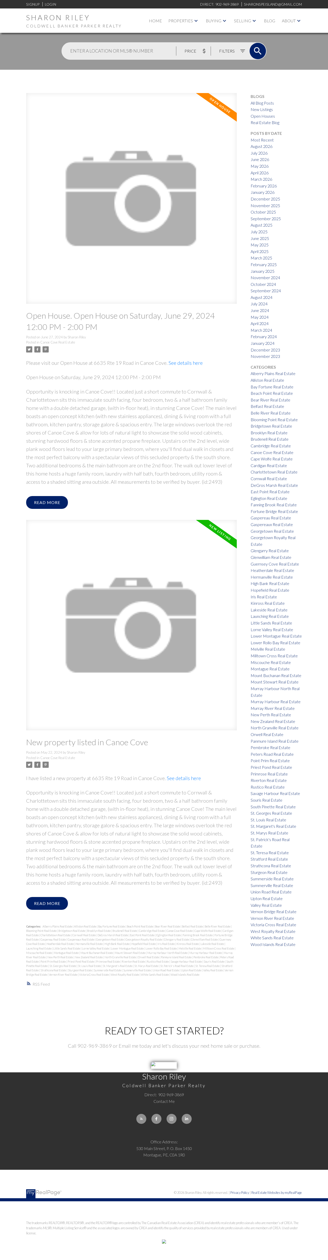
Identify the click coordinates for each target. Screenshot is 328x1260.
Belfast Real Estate (192, 926)
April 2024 (260, 323)
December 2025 (265, 198)
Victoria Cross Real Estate (94, 974)
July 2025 (259, 231)
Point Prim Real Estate (53, 961)
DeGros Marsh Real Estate (113, 935)
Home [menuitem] (155, 20)
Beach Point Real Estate (140, 926)
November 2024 (265, 277)
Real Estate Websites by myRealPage (276, 1193)
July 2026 (259, 152)
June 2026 (260, 159)
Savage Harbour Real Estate (186, 961)
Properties (180, 20)
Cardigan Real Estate (269, 465)
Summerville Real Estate (137, 970)
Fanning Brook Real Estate (198, 935)
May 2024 (260, 317)
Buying (213, 20)
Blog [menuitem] (269, 20)
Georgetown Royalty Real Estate (144, 939)
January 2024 (262, 343)
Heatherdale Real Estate (60, 943)
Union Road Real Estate (166, 970)
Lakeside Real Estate (212, 943)
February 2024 (264, 336)
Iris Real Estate (166, 943)
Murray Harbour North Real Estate (167, 952)
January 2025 (262, 271)
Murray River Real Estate (273, 708)
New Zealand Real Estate (89, 957)
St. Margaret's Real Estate (118, 965)
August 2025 (261, 225)
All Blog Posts (262, 102)
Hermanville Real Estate (89, 943)
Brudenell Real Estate (125, 930)
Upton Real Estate (191, 970)
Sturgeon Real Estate (80, 970)
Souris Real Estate (214, 961)
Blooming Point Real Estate (41, 930)
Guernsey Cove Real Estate (275, 563)
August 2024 (261, 297)
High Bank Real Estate (117, 943)
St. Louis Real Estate (89, 965)
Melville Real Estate (190, 948)
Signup (32, 4)
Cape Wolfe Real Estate (207, 930)
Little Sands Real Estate (67, 948)
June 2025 (260, 238)
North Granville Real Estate (121, 957)
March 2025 (261, 257)
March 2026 (261, 179)
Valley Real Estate (213, 970)
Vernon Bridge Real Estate (273, 911)
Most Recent (262, 139)
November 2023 (265, 356)
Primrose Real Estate (108, 961)
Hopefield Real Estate (143, 943)
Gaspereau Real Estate (53, 939)
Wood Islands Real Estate (185, 974)
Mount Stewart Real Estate (130, 952)
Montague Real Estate (66, 952)
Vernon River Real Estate (63, 974)
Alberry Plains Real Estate (58, 926)
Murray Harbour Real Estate (205, 952)
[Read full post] (131, 201)
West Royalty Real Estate (125, 974)
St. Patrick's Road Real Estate (177, 965)
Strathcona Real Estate (53, 970)
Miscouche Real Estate (39, 952)
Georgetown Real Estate (110, 939)
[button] (141, 1119)
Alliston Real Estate (85, 926)
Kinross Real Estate (188, 943)
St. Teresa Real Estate (207, 965)
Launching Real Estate (39, 948)
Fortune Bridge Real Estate (274, 511)
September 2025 (266, 218)
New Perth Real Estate (60, 957)
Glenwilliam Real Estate (204, 939)
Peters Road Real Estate (272, 754)
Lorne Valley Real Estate (96, 948)
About (289, 20)
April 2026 (260, 172)
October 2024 (263, 284)
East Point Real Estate (142, 935)
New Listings (262, 109)
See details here (186, 363)
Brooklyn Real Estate (99, 930)
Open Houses (263, 116)
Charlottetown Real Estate (55, 935)
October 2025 (263, 211)
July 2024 (259, 303)
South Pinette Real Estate (273, 806)
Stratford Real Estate (269, 858)
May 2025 (260, 244)
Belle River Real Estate (218, 926)
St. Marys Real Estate (146, 965)
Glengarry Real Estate (177, 939)
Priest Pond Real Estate (81, 961)
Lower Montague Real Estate (127, 948)
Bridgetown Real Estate (72, 930)
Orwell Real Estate (149, 957)
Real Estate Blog (265, 122)
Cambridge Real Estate (152, 930)
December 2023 (265, 349)
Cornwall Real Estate (84, 935)
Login (50, 4)
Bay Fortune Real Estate (112, 926)
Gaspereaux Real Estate (81, 939)
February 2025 (264, 264)
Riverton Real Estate (134, 961)
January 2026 (262, 192)
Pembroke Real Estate (206, 957)
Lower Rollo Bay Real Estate (161, 948)
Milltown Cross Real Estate (219, 948)
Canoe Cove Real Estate (57, 342)
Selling (242, 20)
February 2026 (264, 185)
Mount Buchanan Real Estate (97, 952)
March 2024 (261, 330)
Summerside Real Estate (108, 970)
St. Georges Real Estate (63, 965)
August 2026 (261, 146)
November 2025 (265, 205)
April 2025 (260, 251)
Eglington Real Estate (168, 935)
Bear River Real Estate (168, 926)
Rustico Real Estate (158, 961)
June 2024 (260, 310)
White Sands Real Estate (155, 974)
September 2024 (266, 290)
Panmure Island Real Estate (176, 957)
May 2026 (260, 166)
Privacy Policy (239, 1193)
